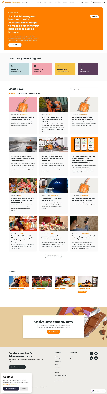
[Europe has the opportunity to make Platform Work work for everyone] (53, 104)
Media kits (57, 2)
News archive (58, 358)
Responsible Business (16, 289)
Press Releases (23, 114)
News (38, 2)
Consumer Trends (82, 291)
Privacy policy (43, 387)
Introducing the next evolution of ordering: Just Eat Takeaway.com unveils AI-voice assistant (83, 238)
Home (56, 356)
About (50, 2)
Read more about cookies (10, 384)
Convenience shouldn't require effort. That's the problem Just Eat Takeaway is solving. (22, 158)
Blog (45, 2)
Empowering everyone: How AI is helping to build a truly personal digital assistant (22, 200)
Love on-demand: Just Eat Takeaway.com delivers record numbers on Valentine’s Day (51, 238)
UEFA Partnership (38, 289)
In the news (58, 361)
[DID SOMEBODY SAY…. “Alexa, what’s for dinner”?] (53, 185)
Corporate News (54, 195)
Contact (72, 2)
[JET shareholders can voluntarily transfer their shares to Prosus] (84, 104)
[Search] (71, 89)
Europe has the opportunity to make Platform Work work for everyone (51, 119)
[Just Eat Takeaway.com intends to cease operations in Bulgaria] (23, 104)
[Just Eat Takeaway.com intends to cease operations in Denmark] (84, 185)
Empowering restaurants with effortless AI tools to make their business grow (52, 158)
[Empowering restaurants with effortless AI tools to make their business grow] (53, 144)
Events (65, 2)
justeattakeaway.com (98, 2)
